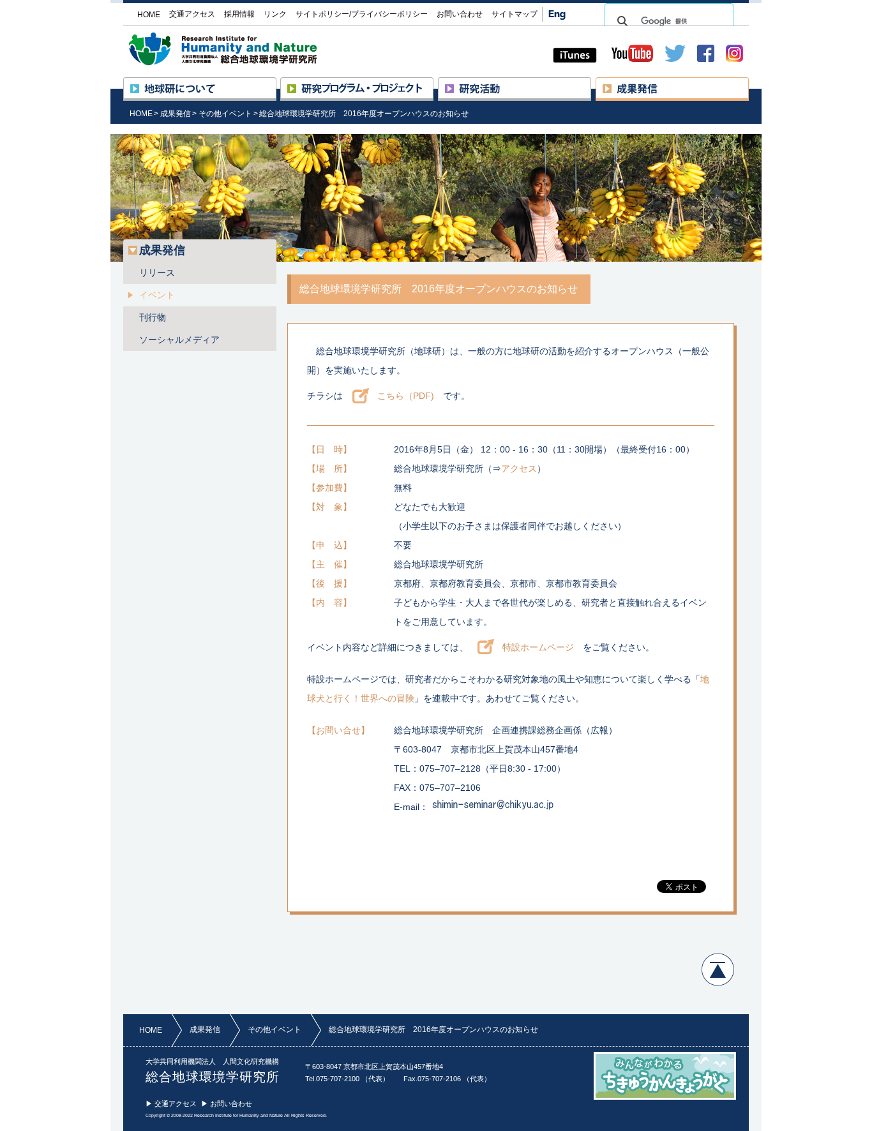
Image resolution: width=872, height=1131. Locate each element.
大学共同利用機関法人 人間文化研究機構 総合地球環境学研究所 (247, 49)
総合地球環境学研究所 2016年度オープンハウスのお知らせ (364, 113)
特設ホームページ (538, 647)
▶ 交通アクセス (171, 1103)
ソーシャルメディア (179, 339)
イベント (157, 295)
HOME (141, 113)
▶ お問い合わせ (226, 1103)
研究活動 (590, 83)
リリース (157, 272)
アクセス (519, 468)
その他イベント (225, 113)
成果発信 (748, 83)
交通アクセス (192, 14)
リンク (275, 14)
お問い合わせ (460, 14)
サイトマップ (514, 14)
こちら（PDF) (405, 396)
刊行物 (152, 317)
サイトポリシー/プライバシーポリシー (362, 14)
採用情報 (239, 14)
